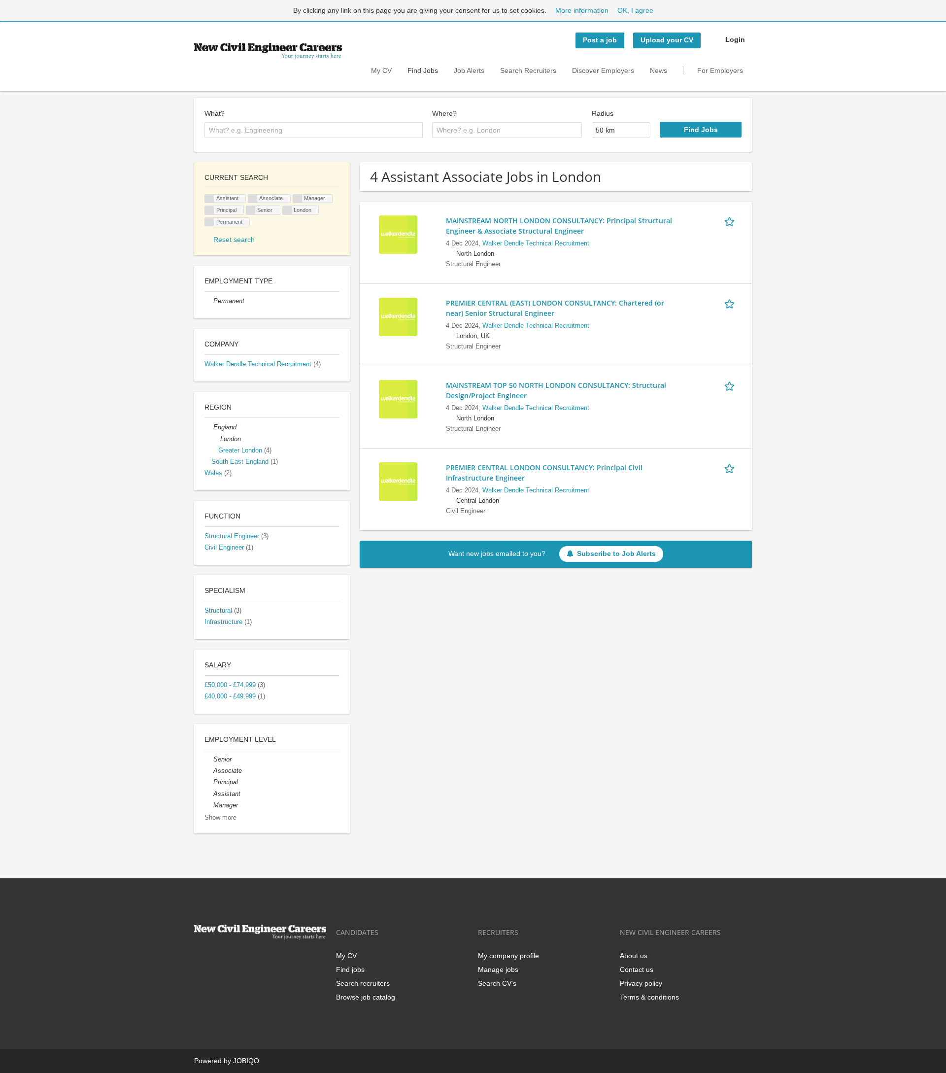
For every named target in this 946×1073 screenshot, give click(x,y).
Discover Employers (603, 70)
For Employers (720, 70)
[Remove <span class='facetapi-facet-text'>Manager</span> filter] (297, 199)
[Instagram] (250, 960)
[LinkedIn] (234, 960)
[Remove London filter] (215, 439)
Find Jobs (422, 70)
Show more (220, 817)
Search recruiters (363, 983)
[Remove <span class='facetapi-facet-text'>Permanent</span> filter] (209, 222)
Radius (602, 113)
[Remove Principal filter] (208, 782)
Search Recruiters (528, 70)
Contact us (636, 969)
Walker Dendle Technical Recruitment (535, 243)
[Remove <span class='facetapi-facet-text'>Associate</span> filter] (252, 199)
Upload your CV (667, 40)
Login (735, 39)
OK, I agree (635, 10)
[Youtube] (264, 960)
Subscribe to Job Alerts (616, 553)
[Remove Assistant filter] (208, 794)
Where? (444, 113)
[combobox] (313, 130)
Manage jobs (498, 969)
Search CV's (497, 983)
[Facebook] (201, 960)
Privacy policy (641, 983)
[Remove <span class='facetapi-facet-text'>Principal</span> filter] (209, 210)
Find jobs (350, 969)
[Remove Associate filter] (208, 770)
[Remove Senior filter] (208, 759)
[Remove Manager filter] (208, 805)
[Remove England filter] (208, 427)
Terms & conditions (649, 997)
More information (581, 10)
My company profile (508, 956)
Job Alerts (469, 70)
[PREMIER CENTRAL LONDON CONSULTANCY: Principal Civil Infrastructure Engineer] (398, 481)
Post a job (600, 40)
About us (633, 956)
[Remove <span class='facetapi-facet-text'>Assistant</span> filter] (209, 199)
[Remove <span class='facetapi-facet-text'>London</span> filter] (287, 210)
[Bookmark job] (731, 220)
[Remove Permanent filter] (208, 301)
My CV (381, 70)
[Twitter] (217, 960)
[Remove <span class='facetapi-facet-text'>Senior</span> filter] (250, 210)
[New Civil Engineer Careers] (268, 51)
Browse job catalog (365, 997)
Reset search (234, 239)
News (658, 70)
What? (214, 113)
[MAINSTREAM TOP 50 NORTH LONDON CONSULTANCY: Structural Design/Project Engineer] (398, 399)
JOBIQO (246, 1061)
